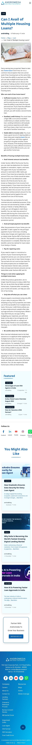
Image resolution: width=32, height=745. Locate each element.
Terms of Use (9, 743)
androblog (5, 33)
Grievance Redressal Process (5, 704)
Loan (3, 13)
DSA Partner (6, 729)
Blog (8, 38)
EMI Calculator (7, 732)
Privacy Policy (21, 743)
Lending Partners (5, 698)
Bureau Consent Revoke (7, 711)
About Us (5, 691)
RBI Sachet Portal (8, 715)
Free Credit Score (8, 735)
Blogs (20, 687)
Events (20, 691)
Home (3, 38)
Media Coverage (23, 694)
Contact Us (6, 694)
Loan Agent (6, 726)
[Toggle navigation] (30, 3)
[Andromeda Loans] (11, 3)
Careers (4, 687)
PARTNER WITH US (16, 636)
